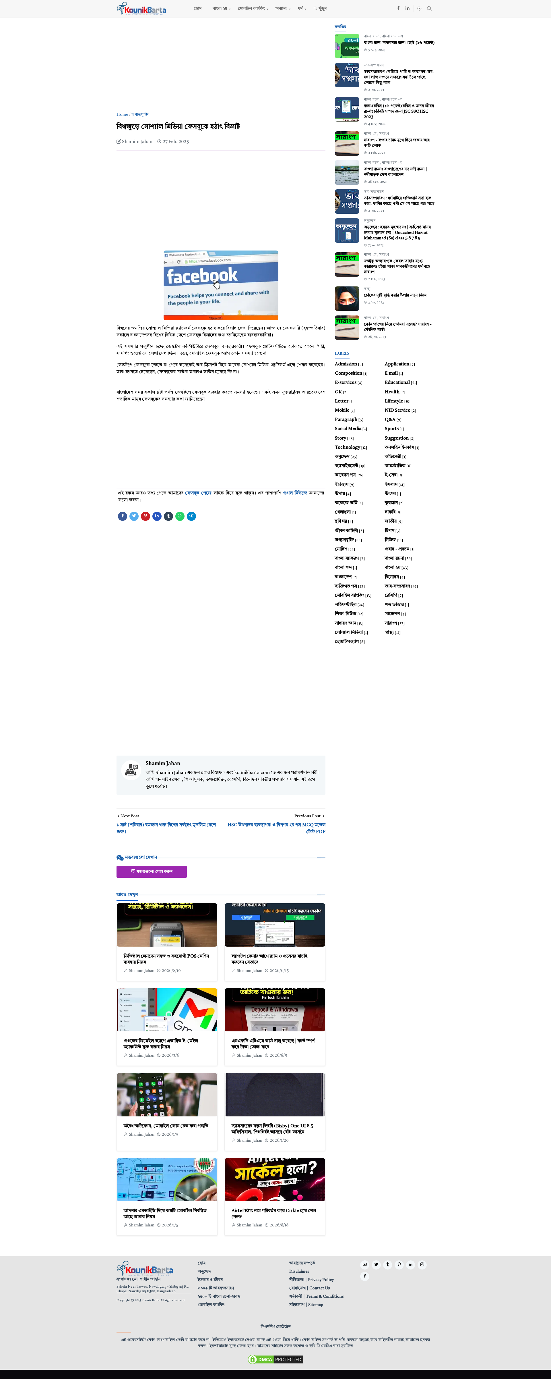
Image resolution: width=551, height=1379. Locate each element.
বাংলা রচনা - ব (392, 163)
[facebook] (398, 8)
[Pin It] (145, 516)
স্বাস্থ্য (367, 289)
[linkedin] (407, 8)
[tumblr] (387, 1265)
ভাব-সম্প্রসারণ (374, 65)
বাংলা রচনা (372, 36)
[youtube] (364, 1265)
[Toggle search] (429, 8)
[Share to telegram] (191, 516)
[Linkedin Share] (157, 516)
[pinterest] (399, 1265)
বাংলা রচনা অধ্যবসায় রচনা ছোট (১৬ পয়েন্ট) (399, 43)
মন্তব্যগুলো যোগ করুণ (154, 872)
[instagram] (422, 1265)
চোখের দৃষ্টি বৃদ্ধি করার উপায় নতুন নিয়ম (395, 295)
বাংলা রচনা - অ (392, 36)
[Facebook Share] (122, 516)
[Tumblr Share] (168, 516)
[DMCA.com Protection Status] (275, 1359)
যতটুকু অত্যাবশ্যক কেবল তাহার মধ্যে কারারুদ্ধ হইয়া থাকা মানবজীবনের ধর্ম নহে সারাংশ (397, 266)
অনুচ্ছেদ (370, 221)
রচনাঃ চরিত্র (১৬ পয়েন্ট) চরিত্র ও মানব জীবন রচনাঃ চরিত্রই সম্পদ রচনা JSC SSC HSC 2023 (399, 111)
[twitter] (376, 1265)
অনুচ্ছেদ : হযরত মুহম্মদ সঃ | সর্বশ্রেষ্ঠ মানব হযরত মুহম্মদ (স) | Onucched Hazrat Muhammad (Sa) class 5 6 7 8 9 (397, 232)
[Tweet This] (134, 516)
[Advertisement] (221, 64)
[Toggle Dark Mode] (419, 9)
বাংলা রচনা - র (392, 99)
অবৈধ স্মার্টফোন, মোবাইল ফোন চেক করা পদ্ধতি (166, 1126)
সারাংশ (384, 134)
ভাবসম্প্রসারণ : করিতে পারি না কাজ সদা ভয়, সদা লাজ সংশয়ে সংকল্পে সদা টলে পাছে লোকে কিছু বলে (399, 77)
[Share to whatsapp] (180, 516)
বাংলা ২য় (370, 134)
